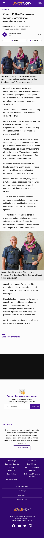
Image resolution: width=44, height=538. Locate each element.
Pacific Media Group (28, 516)
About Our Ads (22, 500)
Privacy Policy (16, 520)
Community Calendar (12, 464)
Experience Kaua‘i (12, 479)
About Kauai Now (22, 486)
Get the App (22, 491)
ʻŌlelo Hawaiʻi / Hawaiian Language (32, 475)
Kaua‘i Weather (32, 464)
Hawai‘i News (12, 471)
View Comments (22, 448)
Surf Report (12, 467)
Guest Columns (12, 474)
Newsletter (22, 495)
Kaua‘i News (32, 461)
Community (6, 9)
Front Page (12, 461)
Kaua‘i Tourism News (32, 467)
